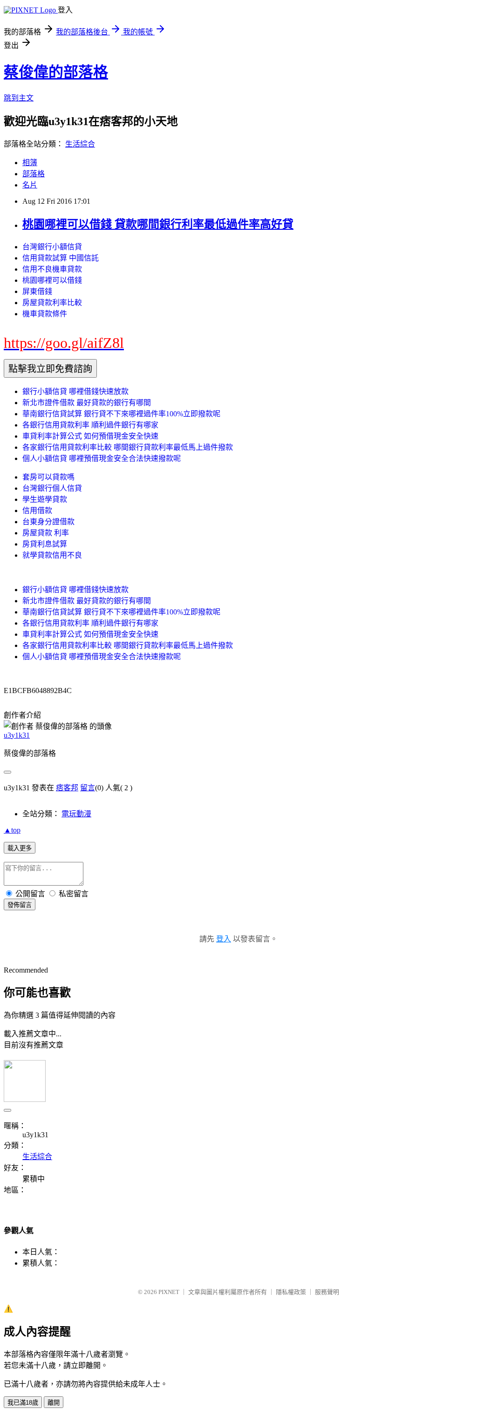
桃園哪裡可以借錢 (52, 280)
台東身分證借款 (48, 522)
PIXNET (168, 1291)
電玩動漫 (76, 814)
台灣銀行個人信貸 (52, 488)
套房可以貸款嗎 (48, 477)
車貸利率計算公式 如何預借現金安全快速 (90, 436)
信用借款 (37, 510)
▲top (12, 830)
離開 (54, 1402)
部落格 (33, 174)
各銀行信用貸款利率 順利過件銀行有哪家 (90, 425)
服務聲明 (327, 1291)
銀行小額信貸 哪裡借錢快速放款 (75, 391)
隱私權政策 (291, 1291)
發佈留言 (19, 904)
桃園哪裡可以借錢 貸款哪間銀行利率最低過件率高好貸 (157, 224)
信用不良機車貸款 (52, 269)
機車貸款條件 (44, 314)
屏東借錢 (37, 291)
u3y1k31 (17, 735)
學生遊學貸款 (44, 499)
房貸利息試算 (44, 544)
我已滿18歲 (22, 1402)
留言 (87, 788)
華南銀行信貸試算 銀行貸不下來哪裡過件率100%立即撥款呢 (121, 414)
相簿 (29, 163)
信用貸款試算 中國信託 (60, 258)
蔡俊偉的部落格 (56, 72)
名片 (29, 185)
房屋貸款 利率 (45, 533)
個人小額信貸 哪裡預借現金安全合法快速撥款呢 (101, 458)
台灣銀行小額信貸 (52, 247)
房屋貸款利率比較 (52, 303)
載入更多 (19, 848)
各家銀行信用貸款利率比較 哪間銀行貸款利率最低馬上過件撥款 (127, 447)
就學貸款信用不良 (52, 555)
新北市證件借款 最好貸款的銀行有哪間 (86, 403)
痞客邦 (67, 788)
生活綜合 (80, 144)
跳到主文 (19, 98)
